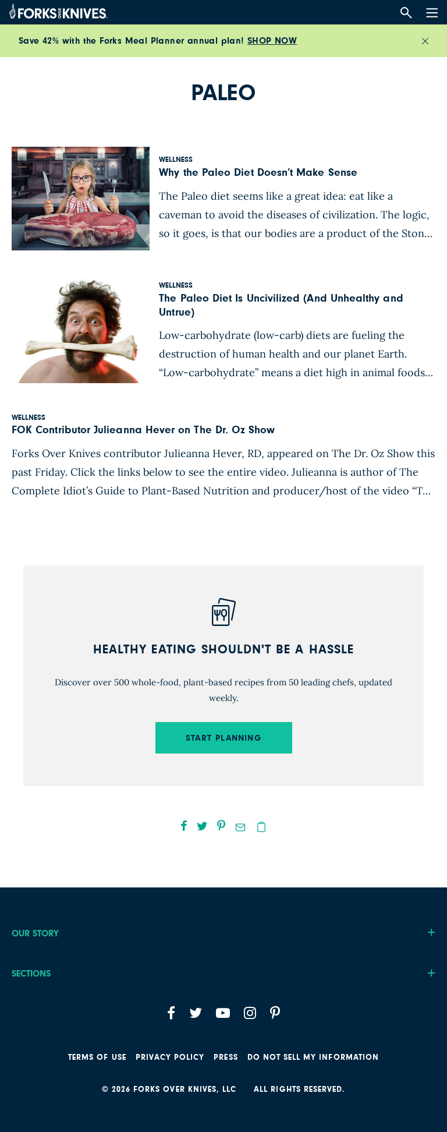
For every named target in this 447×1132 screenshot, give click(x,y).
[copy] (261, 827)
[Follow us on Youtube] (223, 1013)
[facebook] (183, 826)
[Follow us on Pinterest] (275, 1013)
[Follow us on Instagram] (250, 1013)
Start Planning (223, 738)
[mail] (240, 827)
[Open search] (405, 13)
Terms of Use (97, 1057)
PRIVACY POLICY (170, 1057)
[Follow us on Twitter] (195, 1013)
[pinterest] (221, 826)
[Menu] (431, 10)
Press (225, 1057)
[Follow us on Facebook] (171, 1013)
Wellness (176, 160)
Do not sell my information (313, 1057)
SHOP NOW (272, 40)
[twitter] (202, 826)
